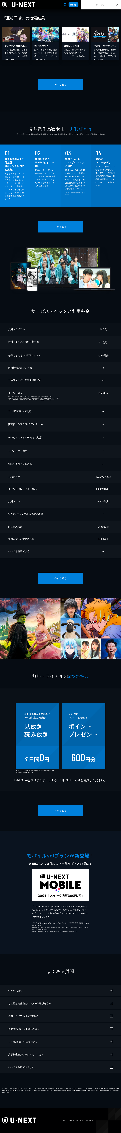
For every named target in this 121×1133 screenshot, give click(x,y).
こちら (42, 400)
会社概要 (71, 1120)
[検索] (65, 4)
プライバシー (79, 1120)
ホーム (65, 1120)
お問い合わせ (89, 1120)
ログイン (73, 5)
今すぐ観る (99, 4)
